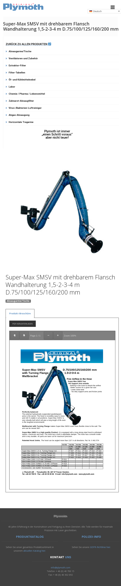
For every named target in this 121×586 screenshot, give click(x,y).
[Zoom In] (57, 336)
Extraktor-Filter (17, 65)
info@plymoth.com (60, 567)
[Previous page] (14, 336)
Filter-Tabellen (17, 72)
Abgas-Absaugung (19, 115)
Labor (12, 86)
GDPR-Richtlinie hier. (100, 547)
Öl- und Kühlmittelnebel (22, 79)
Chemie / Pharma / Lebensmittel (27, 93)
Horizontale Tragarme (21, 122)
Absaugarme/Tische (20, 51)
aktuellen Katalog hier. (34, 550)
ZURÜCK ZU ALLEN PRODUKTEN (27, 44)
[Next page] (24, 336)
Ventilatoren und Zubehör (23, 58)
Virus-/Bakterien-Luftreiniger (25, 108)
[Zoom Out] (48, 336)
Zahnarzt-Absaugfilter (21, 100)
